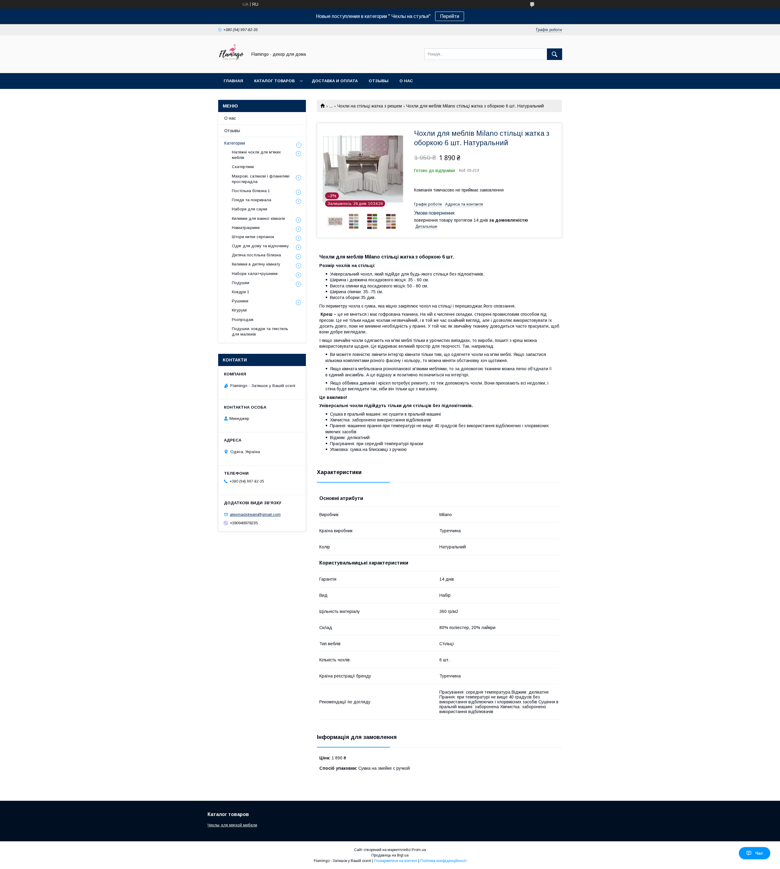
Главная (233, 81)
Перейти (449, 16)
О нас (406, 81)
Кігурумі (239, 310)
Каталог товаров (274, 81)
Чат (759, 853)
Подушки (240, 282)
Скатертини (243, 166)
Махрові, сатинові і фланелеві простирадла (260, 179)
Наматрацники (246, 227)
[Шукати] (554, 54)
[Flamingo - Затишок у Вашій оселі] (231, 65)
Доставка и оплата (335, 81)
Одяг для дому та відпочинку (260, 246)
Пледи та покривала (251, 200)
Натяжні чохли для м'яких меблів (256, 155)
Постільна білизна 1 (251, 190)
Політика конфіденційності (443, 861)
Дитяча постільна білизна (256, 255)
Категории (234, 143)
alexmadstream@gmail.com (255, 514)
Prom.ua (419, 850)
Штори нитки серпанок (253, 236)
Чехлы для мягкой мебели (232, 825)
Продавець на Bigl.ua (390, 855)
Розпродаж (243, 319)
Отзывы (378, 81)
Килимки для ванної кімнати (258, 218)
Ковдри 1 (240, 292)
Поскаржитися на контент (395, 861)
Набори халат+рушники (255, 273)
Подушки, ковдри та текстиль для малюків (260, 331)
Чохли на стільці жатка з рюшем (369, 106)
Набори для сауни (249, 209)
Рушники (240, 301)
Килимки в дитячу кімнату (256, 264)
